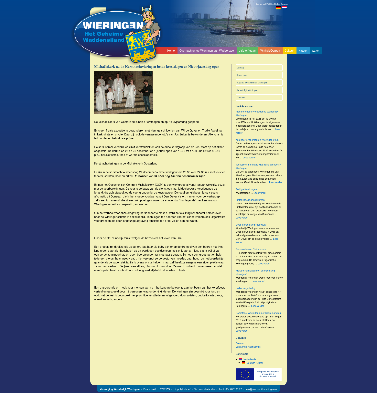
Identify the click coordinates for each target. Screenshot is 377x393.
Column (240, 343)
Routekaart (242, 75)
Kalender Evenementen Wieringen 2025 (257, 139)
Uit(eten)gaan (247, 50)
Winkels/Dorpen (270, 50)
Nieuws (240, 67)
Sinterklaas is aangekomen (250, 199)
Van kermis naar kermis (248, 346)
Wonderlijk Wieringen (247, 90)
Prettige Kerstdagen (246, 189)
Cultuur (289, 50)
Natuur (302, 50)
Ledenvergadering (245, 288)
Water (315, 50)
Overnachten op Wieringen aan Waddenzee (206, 50)
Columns (241, 97)
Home (171, 50)
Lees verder (249, 157)
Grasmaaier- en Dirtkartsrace (251, 249)
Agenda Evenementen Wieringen (252, 82)
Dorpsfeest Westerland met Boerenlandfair (258, 312)
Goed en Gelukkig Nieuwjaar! (251, 224)
